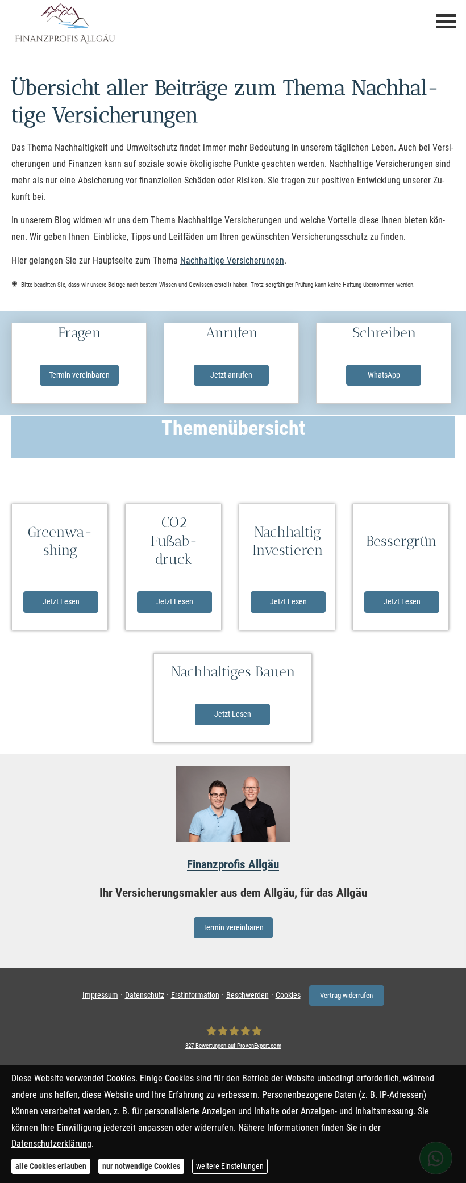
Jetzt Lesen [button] (61, 601)
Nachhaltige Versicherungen (232, 260)
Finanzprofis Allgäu (233, 864)
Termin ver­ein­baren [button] (79, 374)
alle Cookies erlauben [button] (50, 1166)
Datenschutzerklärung (51, 1143)
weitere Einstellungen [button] (230, 1166)
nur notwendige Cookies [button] (141, 1166)
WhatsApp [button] (384, 374)
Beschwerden (247, 995)
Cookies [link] (288, 995)
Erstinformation (195, 995)
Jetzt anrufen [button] (231, 374)
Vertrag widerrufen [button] (346, 995)
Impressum (100, 995)
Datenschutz (144, 995)
